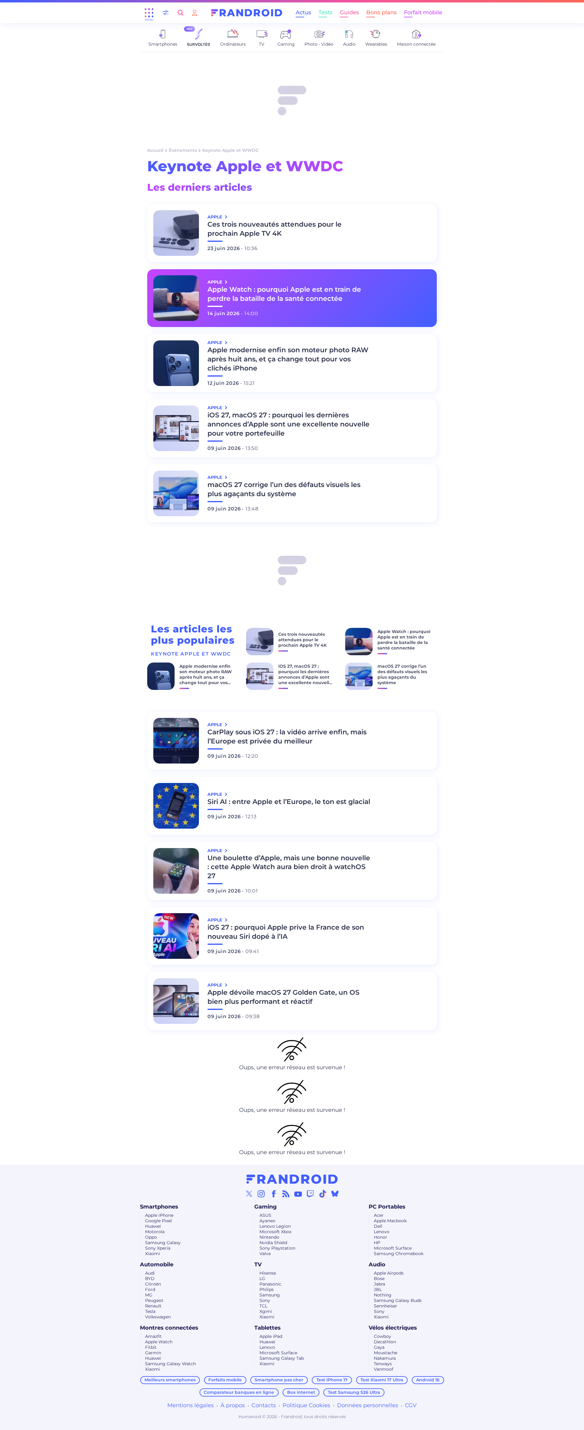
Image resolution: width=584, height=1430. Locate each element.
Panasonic (270, 1284)
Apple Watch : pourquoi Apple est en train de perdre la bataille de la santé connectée (284, 294)
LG (262, 1278)
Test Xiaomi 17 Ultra (381, 1380)
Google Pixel (158, 1220)
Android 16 (428, 1380)
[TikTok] (323, 1194)
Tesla (150, 1311)
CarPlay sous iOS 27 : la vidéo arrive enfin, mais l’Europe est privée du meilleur (287, 736)
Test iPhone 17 (332, 1380)
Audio (377, 1264)
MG (148, 1295)
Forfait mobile (423, 12)
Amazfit (153, 1336)
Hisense (267, 1273)
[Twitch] (310, 1194)
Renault (153, 1306)
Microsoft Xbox (275, 1231)
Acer (379, 1215)
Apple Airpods (389, 1273)
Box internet (301, 1392)
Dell (378, 1226)
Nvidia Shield (273, 1242)
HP (377, 1242)
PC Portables (387, 1206)
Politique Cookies (306, 1405)
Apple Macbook (390, 1220)
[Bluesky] (335, 1194)
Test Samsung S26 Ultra (354, 1392)
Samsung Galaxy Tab (281, 1358)
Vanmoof (383, 1369)
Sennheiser (385, 1306)
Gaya (379, 1347)
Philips (266, 1289)
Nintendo (269, 1237)
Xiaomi (152, 1253)
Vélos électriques (393, 1327)
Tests (325, 12)
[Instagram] (261, 1194)
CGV (411, 1405)
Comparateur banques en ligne (239, 1392)
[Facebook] (274, 1194)
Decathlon (385, 1342)
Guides (349, 12)
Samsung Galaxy (163, 1242)
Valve (265, 1253)
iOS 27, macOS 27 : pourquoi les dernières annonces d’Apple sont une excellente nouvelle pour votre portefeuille (288, 424)
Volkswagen (158, 1317)
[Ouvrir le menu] (149, 12)
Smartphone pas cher (279, 1380)
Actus (303, 12)
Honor (380, 1237)
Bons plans (381, 12)
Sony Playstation (277, 1248)
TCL (263, 1306)
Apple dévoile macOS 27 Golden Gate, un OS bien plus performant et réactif (283, 997)
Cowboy (382, 1336)
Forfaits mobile (225, 1380)
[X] (249, 1194)
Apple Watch (158, 1342)
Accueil (155, 150)
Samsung (269, 1295)
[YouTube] (298, 1194)
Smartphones (159, 1206)
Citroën (153, 1284)
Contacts (264, 1405)
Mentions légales (190, 1405)
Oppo (151, 1237)
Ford (150, 1289)
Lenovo (381, 1231)
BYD (150, 1278)
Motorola (155, 1231)
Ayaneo (267, 1220)
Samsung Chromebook (398, 1253)
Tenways (383, 1363)
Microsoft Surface (393, 1248)
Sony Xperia (157, 1248)
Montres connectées (169, 1327)
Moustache (385, 1352)
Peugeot (154, 1300)
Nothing (382, 1295)
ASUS (265, 1215)
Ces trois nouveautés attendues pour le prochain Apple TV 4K (274, 229)
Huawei (153, 1226)
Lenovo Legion (275, 1226)
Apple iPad (270, 1336)
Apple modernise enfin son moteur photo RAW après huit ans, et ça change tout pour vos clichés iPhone (287, 359)
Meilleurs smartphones (170, 1380)
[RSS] (286, 1194)
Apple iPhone (159, 1215)
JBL (378, 1289)
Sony (264, 1300)
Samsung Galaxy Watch (170, 1363)
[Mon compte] (195, 12)
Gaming (265, 1206)
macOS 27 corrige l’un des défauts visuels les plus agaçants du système (283, 489)
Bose (379, 1278)
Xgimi (265, 1311)
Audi (150, 1273)
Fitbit (151, 1347)
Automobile (156, 1264)
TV (258, 1264)
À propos (233, 1405)
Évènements (183, 150)
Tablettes (267, 1327)
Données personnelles (367, 1405)
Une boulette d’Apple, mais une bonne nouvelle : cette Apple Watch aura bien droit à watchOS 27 (288, 867)
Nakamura (385, 1358)
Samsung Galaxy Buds (398, 1300)
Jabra (379, 1284)
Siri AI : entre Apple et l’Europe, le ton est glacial (288, 802)
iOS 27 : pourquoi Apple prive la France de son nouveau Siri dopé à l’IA (285, 932)
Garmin (153, 1352)
